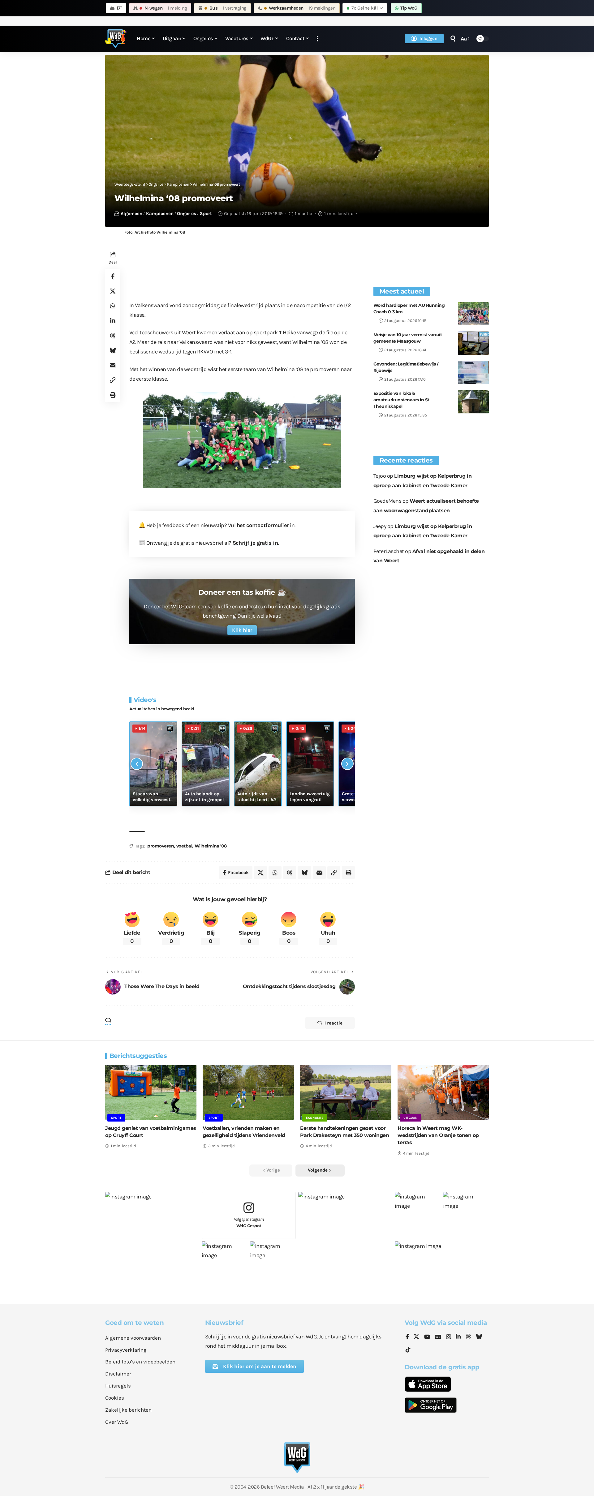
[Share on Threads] (112, 335)
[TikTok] (408, 1350)
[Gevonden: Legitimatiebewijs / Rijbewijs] (473, 372)
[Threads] (468, 1337)
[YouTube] (427, 1337)
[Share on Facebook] (112, 276)
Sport (206, 213)
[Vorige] (137, 764)
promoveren (160, 846)
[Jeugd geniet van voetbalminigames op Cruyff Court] (150, 1092)
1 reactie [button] (333, 1023)
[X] (416, 1337)
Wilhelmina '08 (211, 846)
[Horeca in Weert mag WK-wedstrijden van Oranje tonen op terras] (443, 1092)
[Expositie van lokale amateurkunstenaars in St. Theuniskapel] (473, 401)
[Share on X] (112, 291)
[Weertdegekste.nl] (116, 38)
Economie (315, 1118)
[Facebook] (407, 1337)
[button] (317, 39)
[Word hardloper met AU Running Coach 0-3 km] (473, 313)
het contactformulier (263, 525)
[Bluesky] (479, 1337)
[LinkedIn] (458, 1337)
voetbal (184, 846)
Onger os (186, 213)
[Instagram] (448, 1337)
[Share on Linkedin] (112, 321)
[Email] (112, 365)
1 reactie (303, 213)
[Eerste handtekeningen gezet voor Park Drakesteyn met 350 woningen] (345, 1092)
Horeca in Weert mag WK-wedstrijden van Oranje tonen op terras (438, 1135)
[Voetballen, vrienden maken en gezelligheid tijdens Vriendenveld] (248, 1092)
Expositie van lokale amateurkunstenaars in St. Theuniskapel (402, 400)
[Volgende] (347, 764)
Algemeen (131, 213)
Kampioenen (160, 213)
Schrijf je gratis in (255, 542)
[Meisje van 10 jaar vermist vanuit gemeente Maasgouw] (473, 343)
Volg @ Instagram (249, 1222)
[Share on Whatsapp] (112, 306)
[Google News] (438, 1337)
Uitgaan (410, 1118)
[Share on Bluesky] (112, 350)
